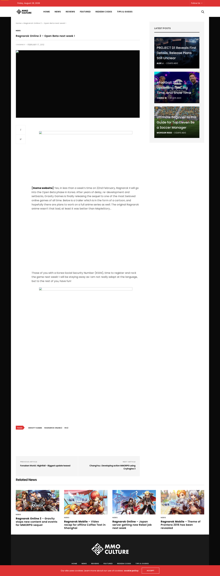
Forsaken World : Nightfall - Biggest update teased (45, 465)
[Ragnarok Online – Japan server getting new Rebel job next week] (134, 502)
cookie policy (131, 570)
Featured (85, 11)
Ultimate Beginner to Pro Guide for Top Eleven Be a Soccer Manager (176, 122)
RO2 (66, 428)
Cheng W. (162, 98)
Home (46, 11)
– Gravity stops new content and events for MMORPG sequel (36, 522)
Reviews (70, 11)
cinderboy (20, 44)
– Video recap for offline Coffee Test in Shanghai (85, 525)
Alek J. (160, 63)
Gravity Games (35, 428)
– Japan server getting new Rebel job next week (132, 525)
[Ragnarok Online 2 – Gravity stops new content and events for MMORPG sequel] (37, 500)
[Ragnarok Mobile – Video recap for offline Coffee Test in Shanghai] (86, 502)
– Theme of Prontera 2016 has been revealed (181, 525)
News (58, 11)
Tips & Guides (125, 11)
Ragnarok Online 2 (53, 428)
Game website (43, 188)
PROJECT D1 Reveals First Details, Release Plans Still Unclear (176, 52)
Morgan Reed (164, 132)
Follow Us (195, 3)
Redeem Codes (104, 11)
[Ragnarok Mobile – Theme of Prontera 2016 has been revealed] (182, 502)
